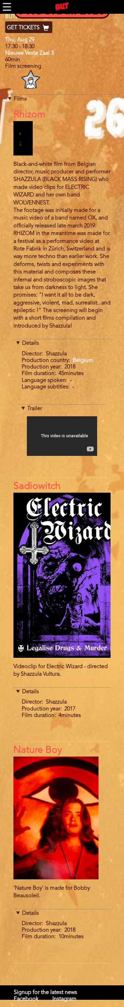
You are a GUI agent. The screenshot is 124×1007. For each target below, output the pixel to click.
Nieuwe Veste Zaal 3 (29, 53)
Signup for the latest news (45, 992)
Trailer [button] (34, 408)
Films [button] (20, 99)
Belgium (83, 360)
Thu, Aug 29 (19, 40)
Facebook (26, 999)
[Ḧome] (62, 6)
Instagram (64, 999)
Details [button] (30, 343)
